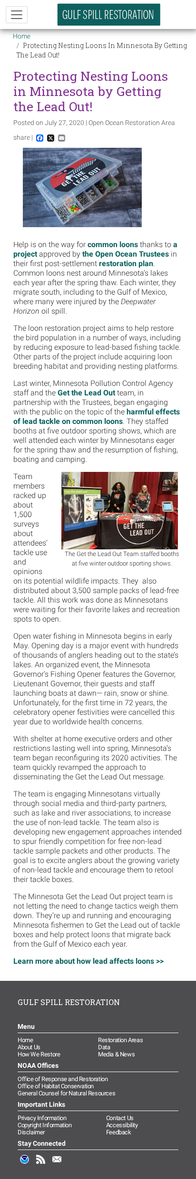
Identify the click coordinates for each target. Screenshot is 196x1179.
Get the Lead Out (86, 392)
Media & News (116, 1054)
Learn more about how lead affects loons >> (88, 961)
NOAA (24, 1164)
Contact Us (120, 1117)
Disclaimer (31, 1132)
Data (104, 1047)
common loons (113, 244)
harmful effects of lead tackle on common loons (96, 416)
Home (21, 36)
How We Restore (39, 1054)
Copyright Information (45, 1125)
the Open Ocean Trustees (125, 254)
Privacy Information (42, 1117)
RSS (41, 1164)
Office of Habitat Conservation (56, 1086)
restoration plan (126, 263)
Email (57, 1164)
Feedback (118, 1132)
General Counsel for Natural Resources (66, 1093)
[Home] (109, 14)
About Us (29, 1047)
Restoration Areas (120, 1040)
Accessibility (122, 1125)
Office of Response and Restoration (63, 1079)
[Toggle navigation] (17, 14)
